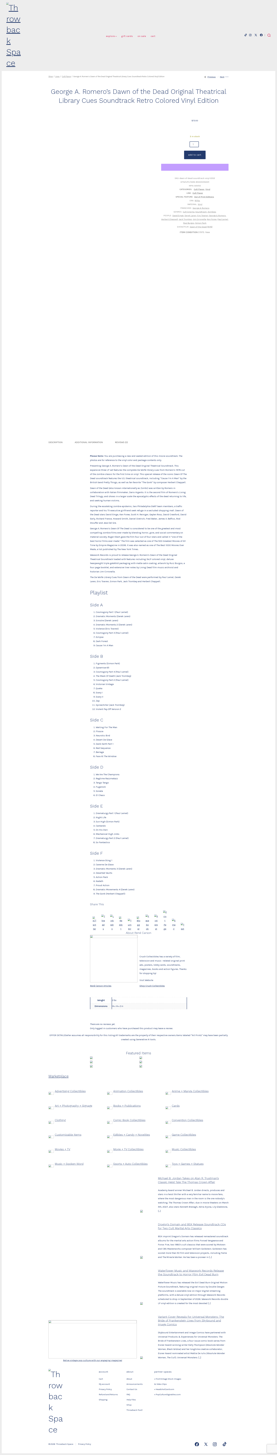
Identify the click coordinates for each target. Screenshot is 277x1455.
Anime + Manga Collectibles (190, 1091)
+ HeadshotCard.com (164, 1389)
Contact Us (132, 1389)
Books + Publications (127, 1105)
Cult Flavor (66, 76)
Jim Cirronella (199, 219)
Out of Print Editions (204, 197)
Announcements (135, 1384)
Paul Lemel (222, 219)
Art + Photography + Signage (73, 1105)
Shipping (103, 1399)
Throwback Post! (135, 1410)
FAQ (128, 1394)
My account (104, 1384)
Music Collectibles (184, 1149)
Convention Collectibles (187, 1120)
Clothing (60, 1120)
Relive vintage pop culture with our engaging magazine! (92, 1360)
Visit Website (146, 980)
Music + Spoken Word (69, 1163)
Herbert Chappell (169, 219)
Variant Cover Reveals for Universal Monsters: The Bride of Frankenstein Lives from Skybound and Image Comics (191, 1320)
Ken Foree (212, 219)
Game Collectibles (184, 1134)
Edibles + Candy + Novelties (131, 1134)
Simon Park (200, 223)
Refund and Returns (108, 1394)
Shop (50, 76)
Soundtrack (201, 212)
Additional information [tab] (89, 442)
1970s (197, 200)
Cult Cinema (188, 212)
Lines (57, 76)
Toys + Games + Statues (188, 1163)
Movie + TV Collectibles (128, 1149)
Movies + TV (62, 1149)
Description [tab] (55, 442)
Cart (153, 36)
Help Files (131, 1399)
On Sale (142, 36)
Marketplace (58, 1076)
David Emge (178, 215)
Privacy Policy (105, 1389)
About (129, 1379)
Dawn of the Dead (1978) (201, 227)
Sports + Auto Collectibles (130, 1163)
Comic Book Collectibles (129, 1120)
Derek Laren (190, 215)
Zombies (212, 212)
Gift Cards (127, 36)
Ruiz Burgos (188, 223)
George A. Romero (201, 208)
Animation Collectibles (128, 1091)
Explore (110, 36)
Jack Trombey (185, 219)
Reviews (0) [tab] (121, 442)
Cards (176, 1105)
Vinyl (207, 189)
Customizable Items (68, 1134)
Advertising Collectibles (70, 1091)
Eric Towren (202, 215)
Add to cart (194, 154)
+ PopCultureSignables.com (167, 1394)
